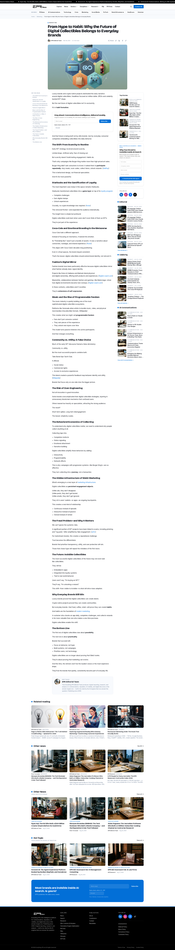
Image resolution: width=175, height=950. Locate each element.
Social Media (96, 12)
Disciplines (83, 6)
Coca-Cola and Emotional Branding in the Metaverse (40, 104)
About (91, 915)
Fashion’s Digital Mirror (39, 107)
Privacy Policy (130, 947)
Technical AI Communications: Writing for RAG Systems (151, 1)
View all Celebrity (122, 303)
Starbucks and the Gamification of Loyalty (39, 100)
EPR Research (73, 874)
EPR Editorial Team (36, 828)
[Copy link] (125, 40)
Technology (67, 12)
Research (94, 6)
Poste (89, 244)
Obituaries (63, 933)
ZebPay (106, 168)
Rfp (103, 6)
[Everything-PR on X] (135, 194)
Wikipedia (56, 378)
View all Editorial (122, 250)
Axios (88, 206)
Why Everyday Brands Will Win (40, 138)
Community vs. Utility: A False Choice (39, 114)
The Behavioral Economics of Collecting (40, 122)
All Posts (62, 939)
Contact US (138, 6)
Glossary (63, 936)
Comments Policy (123, 934)
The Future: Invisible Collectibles (38, 134)
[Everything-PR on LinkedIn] (121, 194)
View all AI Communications (125, 360)
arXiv (93, 532)
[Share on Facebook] (122, 40)
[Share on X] (115, 40)
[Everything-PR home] (44, 913)
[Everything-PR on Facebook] (130, 194)
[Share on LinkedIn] (119, 40)
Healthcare (130, 12)
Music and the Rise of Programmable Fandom (39, 110)
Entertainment (142, 12)
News (66, 6)
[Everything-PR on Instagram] (126, 194)
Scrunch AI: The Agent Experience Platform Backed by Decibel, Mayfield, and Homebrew (99, 1)
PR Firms (109, 6)
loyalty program (107, 191)
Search (62, 918)
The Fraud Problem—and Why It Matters (40, 130)
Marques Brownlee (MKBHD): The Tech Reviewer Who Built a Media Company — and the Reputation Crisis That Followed (87, 826)
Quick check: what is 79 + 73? (62, 125)
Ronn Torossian (74, 830)
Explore (59, 6)
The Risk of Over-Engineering (38, 118)
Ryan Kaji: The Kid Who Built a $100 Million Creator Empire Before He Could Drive (39, 1)
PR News (42, 12)
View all (139, 794)
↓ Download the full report (130, 178)
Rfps (61, 931)
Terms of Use (121, 947)
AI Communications (54, 12)
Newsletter (92, 923)
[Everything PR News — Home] (39, 6)
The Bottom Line (37, 142)
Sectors (73, 6)
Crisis (76, 12)
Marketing (85, 12)
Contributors (93, 918)
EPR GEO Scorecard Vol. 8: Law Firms (122, 870)
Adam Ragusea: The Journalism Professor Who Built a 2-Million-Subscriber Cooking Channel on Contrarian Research (124, 826)
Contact (117, 6)
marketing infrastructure (86, 482)
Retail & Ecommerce (118, 12)
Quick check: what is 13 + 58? (97, 890)
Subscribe (105, 121)
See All (139, 746)
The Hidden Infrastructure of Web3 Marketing (40, 126)
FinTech (105, 12)
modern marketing (83, 611)
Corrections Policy (123, 932)
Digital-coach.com (105, 276)
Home (33, 16)
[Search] (131, 6)
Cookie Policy (140, 947)
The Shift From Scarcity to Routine (40, 96)
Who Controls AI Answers (67, 923)
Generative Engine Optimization (69, 926)
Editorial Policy (122, 927)
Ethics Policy (122, 929)
